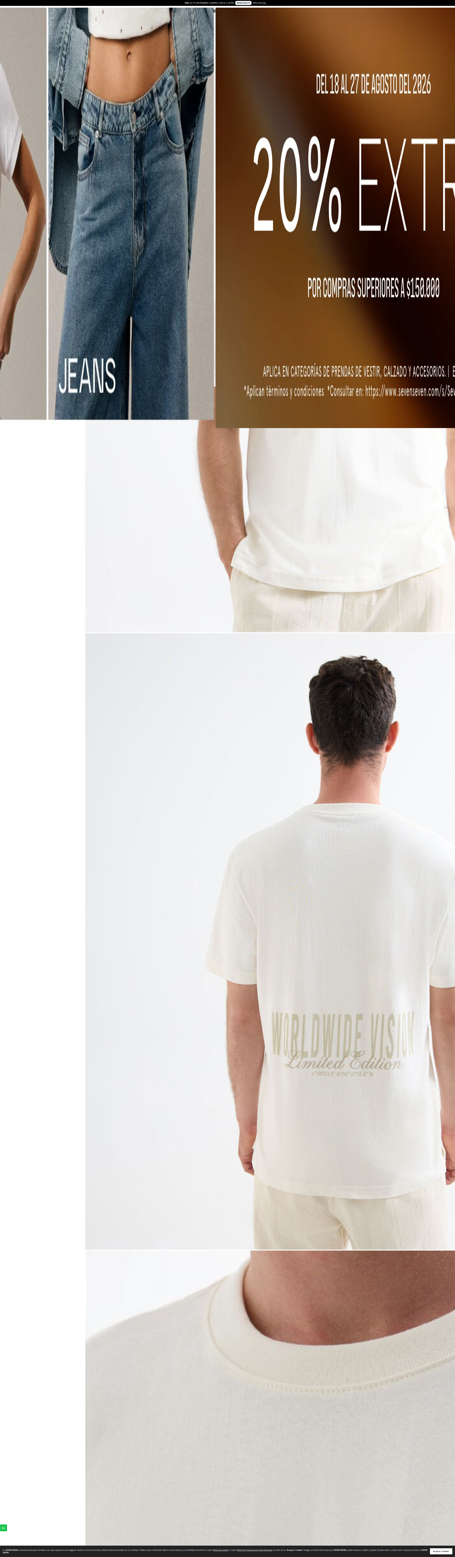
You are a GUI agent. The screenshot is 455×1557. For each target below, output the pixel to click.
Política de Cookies (220, 1550)
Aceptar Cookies (441, 1551)
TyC (264, 2)
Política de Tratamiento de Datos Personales (254, 1550)
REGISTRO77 (243, 2)
